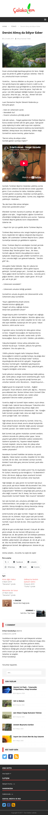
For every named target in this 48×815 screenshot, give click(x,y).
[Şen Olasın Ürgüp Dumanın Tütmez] (7, 715)
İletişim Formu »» (8, 784)
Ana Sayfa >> (6, 774)
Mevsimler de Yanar (10, 590)
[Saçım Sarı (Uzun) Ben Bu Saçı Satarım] (7, 739)
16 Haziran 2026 (19, 717)
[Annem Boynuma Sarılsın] (7, 727)
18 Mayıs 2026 (19, 729)
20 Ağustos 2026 (20, 693)
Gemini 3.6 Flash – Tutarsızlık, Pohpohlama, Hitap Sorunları (25, 688)
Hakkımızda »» (7, 794)
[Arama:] (24, 673)
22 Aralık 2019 (9, 39)
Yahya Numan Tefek (24, 39)
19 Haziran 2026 (19, 705)
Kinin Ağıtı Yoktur (9, 579)
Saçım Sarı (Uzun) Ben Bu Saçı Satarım (28, 736)
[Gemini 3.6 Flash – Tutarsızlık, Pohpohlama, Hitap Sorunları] (7, 689)
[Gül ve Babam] (7, 703)
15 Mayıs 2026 (19, 740)
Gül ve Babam (18, 701)
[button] (44, 19)
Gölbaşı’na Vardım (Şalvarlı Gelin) (31, 580)
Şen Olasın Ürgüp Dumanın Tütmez (27, 713)
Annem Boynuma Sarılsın (23, 725)
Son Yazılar (10, 681)
